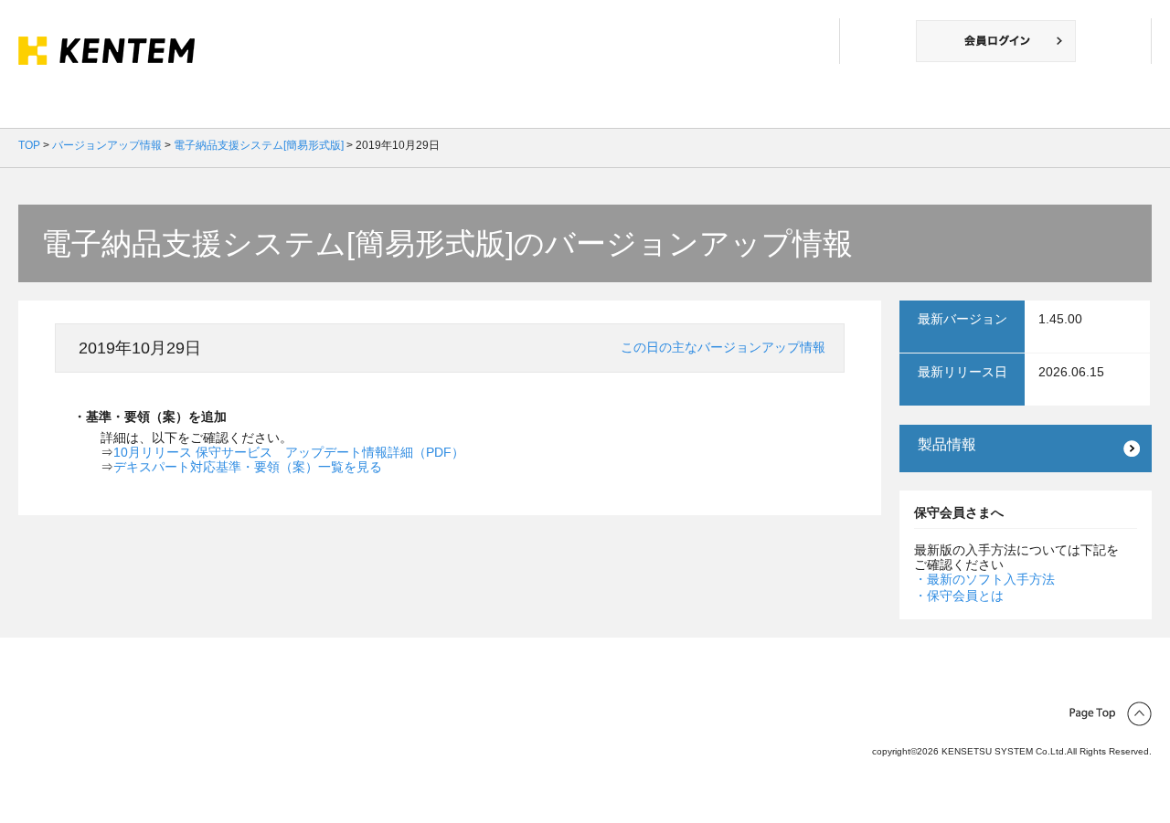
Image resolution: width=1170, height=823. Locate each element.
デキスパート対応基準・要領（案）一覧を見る (247, 466)
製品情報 (947, 444)
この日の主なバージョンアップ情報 (723, 347)
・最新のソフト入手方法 (984, 579)
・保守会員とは (959, 595)
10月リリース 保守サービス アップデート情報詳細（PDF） (288, 452)
